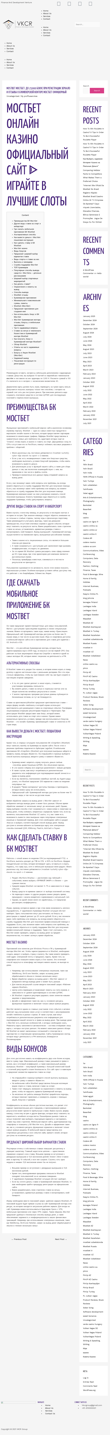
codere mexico (89, 542)
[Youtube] (80, 3)
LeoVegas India (89, 606)
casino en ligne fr (90, 522)
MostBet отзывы (21, 295)
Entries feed (88, 1382)
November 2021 (90, 419)
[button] (55, 24)
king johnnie (88, 598)
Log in (86, 1378)
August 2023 (88, 349)
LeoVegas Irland (90, 610)
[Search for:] (93, 770)
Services (46, 16)
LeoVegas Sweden (91, 615)
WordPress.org (89, 1390)
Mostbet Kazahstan (91, 635)
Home (45, 11)
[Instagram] (90, 3)
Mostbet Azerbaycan (92, 627)
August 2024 (88, 333)
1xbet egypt (88, 493)
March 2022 (88, 407)
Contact (46, 19)
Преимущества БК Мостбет (25, 221)
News (85, 660)
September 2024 (90, 329)
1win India (87, 473)
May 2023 (87, 362)
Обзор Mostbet (20, 344)
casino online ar (90, 530)
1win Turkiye (88, 481)
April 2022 (87, 403)
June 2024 (87, 341)
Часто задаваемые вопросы (26, 328)
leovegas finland (90, 602)
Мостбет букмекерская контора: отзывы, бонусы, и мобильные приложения (27, 322)
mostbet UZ (88, 652)
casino (86, 518)
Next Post (61, 1239)
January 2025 (89, 316)
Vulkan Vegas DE (90, 725)
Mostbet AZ (88, 623)
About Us (47, 13)
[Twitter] (69, 3)
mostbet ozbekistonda (93, 639)
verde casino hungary (92, 721)
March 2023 (88, 370)
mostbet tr (88, 648)
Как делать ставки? (22, 284)
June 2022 (87, 394)
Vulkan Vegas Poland (92, 729)
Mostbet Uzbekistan (92, 656)
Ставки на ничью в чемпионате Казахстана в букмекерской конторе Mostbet (27, 333)
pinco (85, 668)
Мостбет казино (20, 248)
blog (85, 513)
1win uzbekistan (90, 485)
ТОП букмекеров (21, 267)
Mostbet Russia (90, 643)
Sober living (88, 705)
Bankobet (87, 505)
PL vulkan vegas (90, 693)
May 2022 (87, 399)
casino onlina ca (90, 526)
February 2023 (89, 374)
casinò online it (89, 534)
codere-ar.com (89, 546)
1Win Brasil (88, 464)
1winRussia (88, 489)
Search (86, 86)
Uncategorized (13, 96)
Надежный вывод (21, 358)
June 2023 (87, 357)
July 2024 (87, 337)
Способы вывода (21, 292)
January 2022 (89, 415)
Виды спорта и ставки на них (26, 259)
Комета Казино (89, 754)
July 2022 (87, 390)
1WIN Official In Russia (93, 477)
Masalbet (87, 619)
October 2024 (89, 324)
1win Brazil (87, 469)
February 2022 (89, 411)
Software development (93, 709)
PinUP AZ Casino (90, 676)
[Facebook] (58, 3)
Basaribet (87, 509)
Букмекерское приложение (25, 298)
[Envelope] (101, 3)
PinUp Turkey (89, 689)
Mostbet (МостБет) (22, 306)
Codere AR (87, 538)
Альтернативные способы (25, 234)
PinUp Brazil (88, 685)
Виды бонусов (20, 251)
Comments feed (90, 1386)
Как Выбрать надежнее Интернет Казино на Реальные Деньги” (92, 162)
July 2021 (87, 423)
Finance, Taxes (89, 570)
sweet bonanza (89, 713)
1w (84, 460)
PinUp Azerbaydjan (91, 680)
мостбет (10, 378)
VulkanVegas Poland (92, 734)
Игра (85, 745)
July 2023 (87, 353)
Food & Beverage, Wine (93, 574)
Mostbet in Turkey (91, 631)
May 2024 (87, 345)
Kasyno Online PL (90, 594)
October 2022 (89, 382)
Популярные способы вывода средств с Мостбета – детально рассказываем (27, 273)
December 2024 (90, 320)
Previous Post (19, 1239)
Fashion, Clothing (90, 566)
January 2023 (89, 378)
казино (86, 750)
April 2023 (87, 366)
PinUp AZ (87, 672)
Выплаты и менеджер (23, 262)
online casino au (90, 664)
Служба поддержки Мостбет (26, 265)
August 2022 (88, 386)
